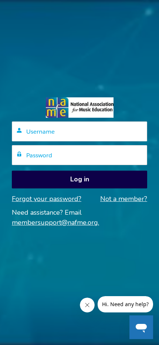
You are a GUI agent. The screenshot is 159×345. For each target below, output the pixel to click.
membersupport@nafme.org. (55, 222)
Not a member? (123, 198)
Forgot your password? (46, 198)
